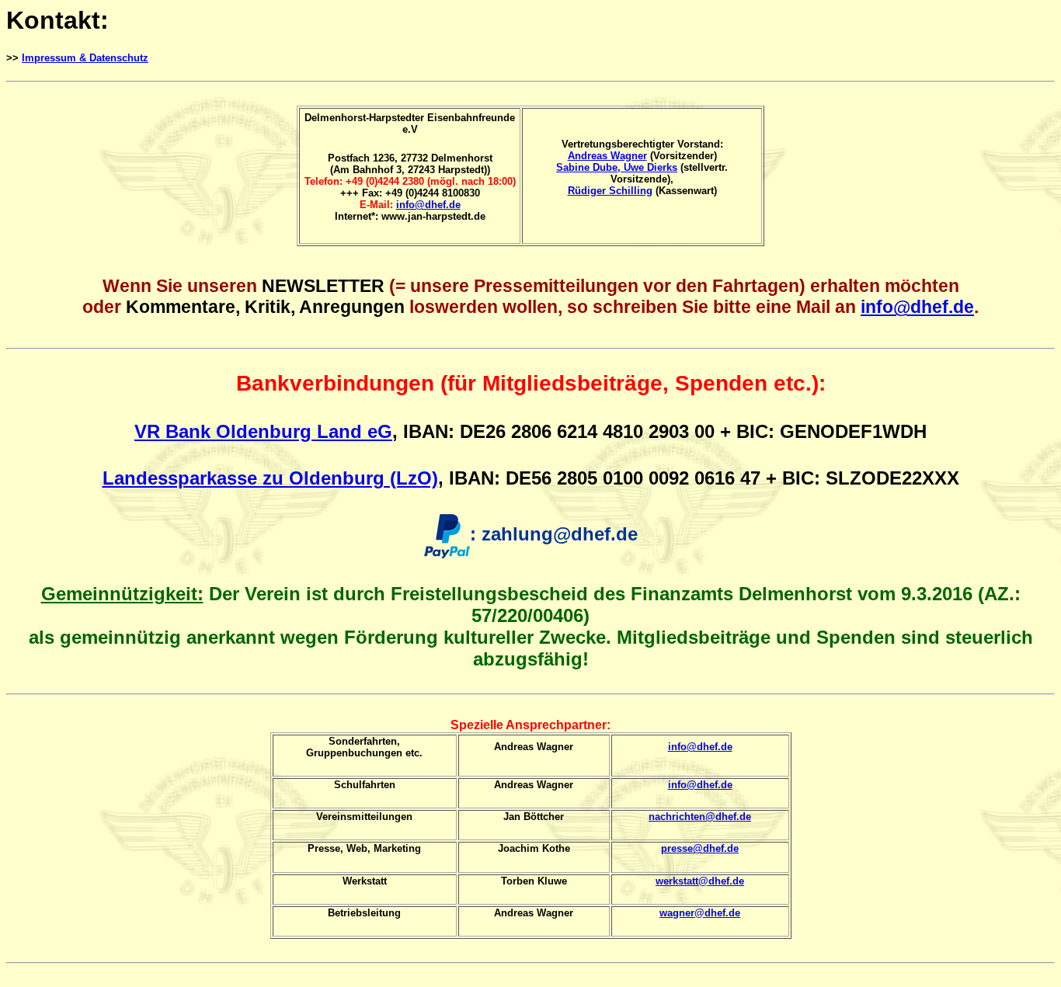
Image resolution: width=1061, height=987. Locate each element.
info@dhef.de (428, 204)
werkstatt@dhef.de (700, 881)
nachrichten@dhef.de (700, 816)
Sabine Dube (586, 167)
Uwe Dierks (650, 167)
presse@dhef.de (700, 848)
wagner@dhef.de (699, 913)
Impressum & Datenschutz (85, 58)
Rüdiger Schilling (610, 190)
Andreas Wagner (607, 156)
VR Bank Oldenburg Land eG (263, 431)
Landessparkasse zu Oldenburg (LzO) (270, 477)
